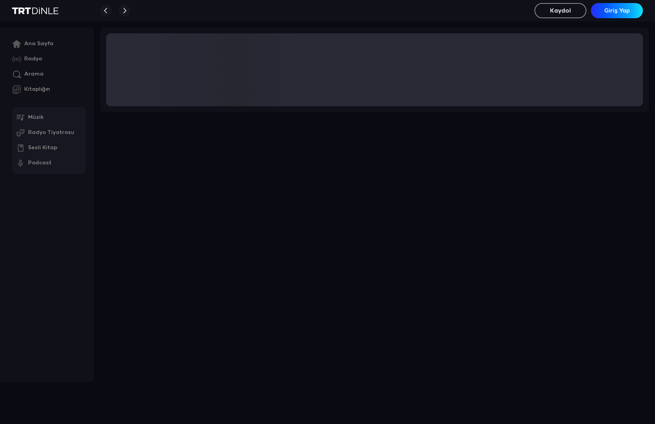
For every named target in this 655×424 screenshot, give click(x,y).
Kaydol (560, 11)
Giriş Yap (617, 11)
